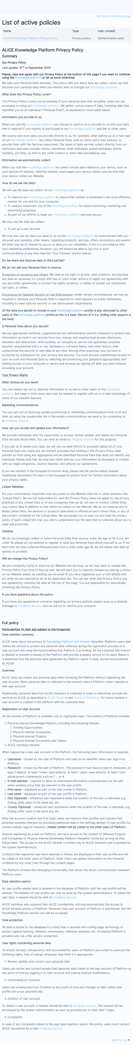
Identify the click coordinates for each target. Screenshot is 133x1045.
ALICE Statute (56, 697)
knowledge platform (28, 77)
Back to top (120, 1040)
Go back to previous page (114, 16)
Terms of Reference (86, 697)
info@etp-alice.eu (17, 420)
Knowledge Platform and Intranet (68, 641)
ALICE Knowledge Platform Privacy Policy (30, 38)
